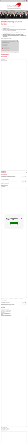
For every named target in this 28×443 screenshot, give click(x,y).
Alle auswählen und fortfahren (14, 223)
